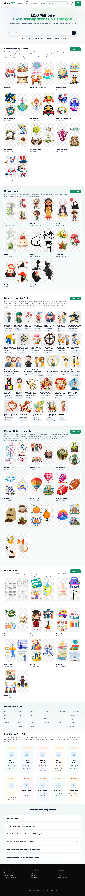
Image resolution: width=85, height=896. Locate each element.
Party (5, 633)
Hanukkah (7, 498)
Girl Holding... (63, 420)
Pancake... (29, 397)
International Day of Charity (38, 87)
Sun (5, 726)
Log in (72, 3)
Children (46, 711)
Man (58, 719)
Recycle (33, 722)
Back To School (60, 633)
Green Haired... (17, 329)
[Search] (67, 3)
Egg (45, 715)
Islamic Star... (21, 352)
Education (59, 664)
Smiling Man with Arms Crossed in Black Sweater (28, 371)
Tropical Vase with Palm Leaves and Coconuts (38, 416)
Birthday (32, 603)
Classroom (48, 38)
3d (5, 223)
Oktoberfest (34, 118)
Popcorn (20, 722)
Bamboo (20, 711)
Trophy (72, 726)
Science (59, 722)
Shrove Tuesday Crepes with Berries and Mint (45, 394)
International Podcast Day (63, 118)
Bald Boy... (50, 375)
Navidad (6, 722)
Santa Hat (46, 722)
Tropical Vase (37, 420)
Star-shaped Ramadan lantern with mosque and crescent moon (74, 327)
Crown (19, 715)
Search (72, 722)
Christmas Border (62, 711)
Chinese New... (59, 395)
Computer (7, 715)
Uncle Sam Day (8, 180)
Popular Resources (9, 875)
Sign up (78, 3)
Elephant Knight (51, 420)
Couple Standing (39, 375)
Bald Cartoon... (51, 373)
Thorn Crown (47, 352)
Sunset (33, 726)
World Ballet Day (9, 467)
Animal (6, 711)
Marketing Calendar (9, 880)
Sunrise (20, 726)
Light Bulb (33, 719)
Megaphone (73, 719)
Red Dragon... (23, 420)
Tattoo (46, 726)
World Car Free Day (9, 118)
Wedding (58, 603)
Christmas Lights (75, 711)
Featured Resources (10, 877)
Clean (9, 3)
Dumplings (57, 397)
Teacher (35, 3)
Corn (64, 38)
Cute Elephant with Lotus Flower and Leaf (36, 349)
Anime (58, 223)
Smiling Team (8, 375)
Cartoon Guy (8, 330)
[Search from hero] (74, 33)
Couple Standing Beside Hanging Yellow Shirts (39, 371)
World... (60, 328)
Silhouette (33, 285)
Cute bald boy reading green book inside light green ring (52, 371)
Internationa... (9, 328)
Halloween (21, 3)
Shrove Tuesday (30, 395)
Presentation (8, 664)
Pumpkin (32, 529)
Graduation (33, 633)
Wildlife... (49, 417)
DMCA (59, 875)
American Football (61, 498)
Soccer (28, 38)
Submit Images (35, 877)
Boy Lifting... (72, 397)
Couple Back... (76, 375)
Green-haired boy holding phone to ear (18, 327)
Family (58, 715)
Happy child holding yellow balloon (65, 371)
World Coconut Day (35, 149)
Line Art (32, 254)
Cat (5, 559)
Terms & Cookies (62, 877)
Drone (32, 715)
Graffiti (19, 719)
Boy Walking (38, 330)
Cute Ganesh (35, 350)
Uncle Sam (48, 330)
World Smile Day (61, 87)
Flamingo (6, 719)
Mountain (59, 529)
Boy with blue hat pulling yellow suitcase (75, 349)
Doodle (6, 285)
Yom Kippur (7, 87)
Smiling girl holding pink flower (62, 416)
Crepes (42, 397)
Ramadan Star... (73, 330)
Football (42, 3)
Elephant (34, 352)
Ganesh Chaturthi (61, 149)
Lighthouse (47, 719)
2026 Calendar (8, 603)
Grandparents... (62, 350)
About (59, 873)
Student (57, 38)
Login (32, 873)
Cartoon (32, 223)
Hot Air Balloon (34, 498)
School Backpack (38, 38)
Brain (32, 711)
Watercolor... (28, 328)
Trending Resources (10, 873)
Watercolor (59, 254)
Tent (58, 726)
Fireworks (72, 715)
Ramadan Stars (73, 328)
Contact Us (60, 880)
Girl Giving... (61, 330)
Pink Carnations (28, 331)
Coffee (21, 38)
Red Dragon (8, 420)
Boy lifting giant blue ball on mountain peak (74, 394)
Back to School (28, 3)
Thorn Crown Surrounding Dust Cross (48, 349)
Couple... (37, 373)
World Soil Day (60, 467)
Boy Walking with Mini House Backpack (38, 327)
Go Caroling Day (35, 467)
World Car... (38, 328)
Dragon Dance (9, 417)
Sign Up (33, 875)
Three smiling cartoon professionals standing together (11, 371)
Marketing (33, 664)
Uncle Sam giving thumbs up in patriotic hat (49, 327)
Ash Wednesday (48, 350)
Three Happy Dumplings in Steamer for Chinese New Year (60, 394)
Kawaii (6, 254)
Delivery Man (8, 352)
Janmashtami (8, 149)
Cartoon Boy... (74, 351)
